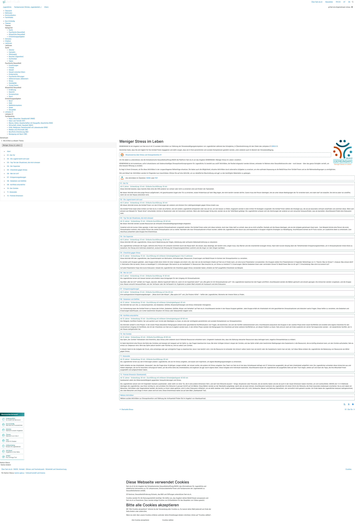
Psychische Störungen (16, 76)
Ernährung (12, 90)
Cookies (348, 469)
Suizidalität (13, 83)
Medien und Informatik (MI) (18, 130)
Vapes (11, 61)
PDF (156, 178)
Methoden (8, 13)
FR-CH (338, 2)
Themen (8, 23)
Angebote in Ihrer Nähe (13, 452)
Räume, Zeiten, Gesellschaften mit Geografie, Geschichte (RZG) (31, 123)
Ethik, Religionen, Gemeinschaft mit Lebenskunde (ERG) (28, 127)
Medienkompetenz (15, 105)
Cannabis (12, 52)
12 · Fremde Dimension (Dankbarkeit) (133, 374)
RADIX (16, 469)
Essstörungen (13, 65)
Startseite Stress (127, 409)
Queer (11, 107)
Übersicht (8, 11)
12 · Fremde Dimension (15, 196)
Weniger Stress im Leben (11, 145)
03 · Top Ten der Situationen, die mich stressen (23, 162)
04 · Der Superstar (13, 166)
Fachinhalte (9, 17)
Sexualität (12, 110)
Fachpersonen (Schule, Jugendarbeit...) (27, 7)
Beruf (10, 101)
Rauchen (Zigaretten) (16, 56)
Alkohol (11, 50)
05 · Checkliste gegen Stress (17, 170)
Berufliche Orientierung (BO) (18, 132)
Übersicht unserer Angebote (14, 430)
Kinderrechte (13, 74)
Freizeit (11, 67)
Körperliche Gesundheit (17, 34)
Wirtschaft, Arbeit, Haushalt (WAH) (21, 125)
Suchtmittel (13, 59)
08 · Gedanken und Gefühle (16, 181)
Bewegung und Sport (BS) (18, 134)
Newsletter (329, 2)
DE (349, 2)
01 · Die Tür (11, 155)
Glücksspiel (13, 54)
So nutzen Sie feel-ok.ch (13, 420)
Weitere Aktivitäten (127, 395)
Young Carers (13, 85)
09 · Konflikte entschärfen (16, 185)
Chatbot (8, 41)
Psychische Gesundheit (17, 32)
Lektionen (8, 43)
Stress (11, 81)
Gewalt (11, 70)
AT (344, 2)
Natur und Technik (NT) (17, 121)
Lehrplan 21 (9, 112)
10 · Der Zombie (12, 188)
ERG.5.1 (274, 146)
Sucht (11, 30)
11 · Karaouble (12, 192)
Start (9, 151)
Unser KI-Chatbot (11, 441)
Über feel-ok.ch (316, 2)
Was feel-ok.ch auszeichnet (14, 425)
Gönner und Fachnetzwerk (35, 469)
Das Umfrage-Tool (11, 457)
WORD (148, 178)
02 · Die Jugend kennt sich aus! (18, 159)
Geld (10, 103)
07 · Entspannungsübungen (16, 177)
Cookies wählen (167, 520)
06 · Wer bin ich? (13, 173)
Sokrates (8, 39)
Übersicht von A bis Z (12, 436)
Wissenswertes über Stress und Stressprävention (142, 155)
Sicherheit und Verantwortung (56, 469)
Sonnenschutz (14, 94)
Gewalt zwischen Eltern (17, 72)
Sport (11, 96)
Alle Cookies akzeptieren (140, 520)
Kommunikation (10, 15)
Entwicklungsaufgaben (17, 36)
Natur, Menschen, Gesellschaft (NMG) (22, 118)
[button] (344, 404)
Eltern (46, 7)
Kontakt (22, 469)
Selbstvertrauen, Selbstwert (18, 79)
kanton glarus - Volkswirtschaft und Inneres (30, 473)
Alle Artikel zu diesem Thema (13, 141)
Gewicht (12, 92)
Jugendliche (7, 7)
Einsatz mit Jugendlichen (13, 446)
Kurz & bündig (10, 21)
